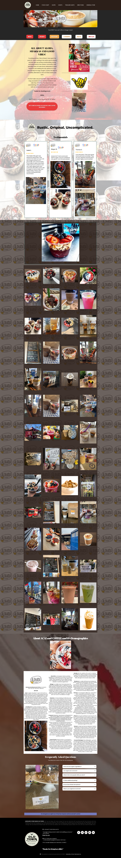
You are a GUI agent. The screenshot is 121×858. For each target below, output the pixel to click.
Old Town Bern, (43, 822)
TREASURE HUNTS (69, 5)
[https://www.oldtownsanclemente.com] (28, 5)
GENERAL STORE (90, 5)
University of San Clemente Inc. (73, 854)
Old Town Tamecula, (87, 821)
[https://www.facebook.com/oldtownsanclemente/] (78, 832)
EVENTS (60, 5)
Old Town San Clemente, (68, 821)
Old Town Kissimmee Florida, (36, 824)
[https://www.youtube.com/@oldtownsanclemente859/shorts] (89, 832)
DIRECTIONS (80, 5)
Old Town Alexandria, (76, 822)
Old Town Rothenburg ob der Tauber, (50, 823)
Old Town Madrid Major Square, (65, 824)
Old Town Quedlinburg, (36, 823)
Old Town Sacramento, (35, 822)
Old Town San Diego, (48, 821)
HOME (37, 5)
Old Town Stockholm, (51, 822)
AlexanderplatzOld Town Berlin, (84, 823)
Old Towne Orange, (58, 821)
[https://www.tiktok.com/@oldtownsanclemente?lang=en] (86, 832)
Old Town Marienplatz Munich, (64, 823)
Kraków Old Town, (76, 824)
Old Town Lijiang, (68, 822)
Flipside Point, (74, 823)
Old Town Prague (60, 822)
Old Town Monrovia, (78, 821)
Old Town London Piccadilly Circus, (88, 824)
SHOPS (54, 5)
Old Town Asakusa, (54, 824)
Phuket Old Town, (46, 824)
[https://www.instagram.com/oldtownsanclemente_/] (82, 832)
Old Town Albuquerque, (86, 822)
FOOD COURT (45, 5)
